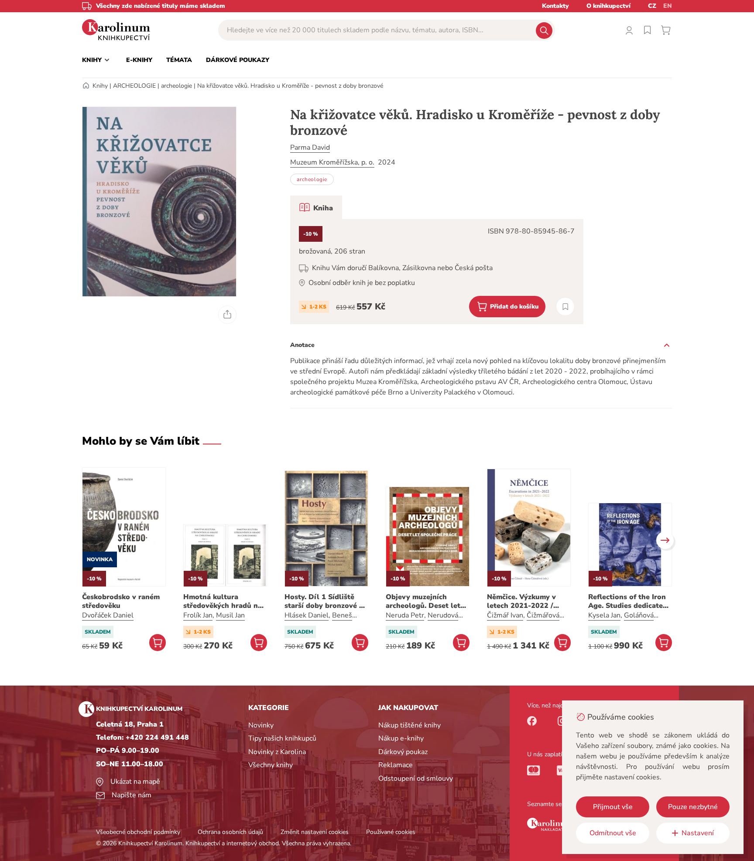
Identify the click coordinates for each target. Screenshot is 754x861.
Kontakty (555, 6)
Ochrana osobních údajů (230, 832)
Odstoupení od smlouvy (415, 778)
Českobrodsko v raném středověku (121, 601)
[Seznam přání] (647, 30)
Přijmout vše (613, 807)
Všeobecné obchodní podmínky (138, 832)
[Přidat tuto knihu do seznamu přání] (565, 306)
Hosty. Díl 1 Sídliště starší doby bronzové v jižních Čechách (323, 601)
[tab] (316, 207)
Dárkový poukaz (403, 752)
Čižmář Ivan (505, 615)
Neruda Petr (405, 615)
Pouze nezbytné (693, 807)
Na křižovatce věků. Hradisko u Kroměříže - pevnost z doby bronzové (290, 86)
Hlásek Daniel (306, 615)
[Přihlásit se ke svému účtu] (629, 30)
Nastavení (698, 833)
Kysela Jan (604, 615)
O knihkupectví (608, 6)
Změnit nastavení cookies (315, 832)
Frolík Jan (197, 615)
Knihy (100, 86)
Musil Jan (230, 615)
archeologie (176, 86)
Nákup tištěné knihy (409, 725)
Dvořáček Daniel (108, 615)
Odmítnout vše (612, 833)
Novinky (261, 725)
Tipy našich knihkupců (282, 738)
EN (667, 6)
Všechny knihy (270, 765)
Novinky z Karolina (277, 752)
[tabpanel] (436, 271)
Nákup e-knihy (401, 738)
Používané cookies (390, 832)
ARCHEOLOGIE (134, 86)
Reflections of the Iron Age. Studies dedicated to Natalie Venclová (627, 601)
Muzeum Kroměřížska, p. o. (332, 162)
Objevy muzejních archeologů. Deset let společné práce (423, 601)
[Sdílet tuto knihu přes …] (227, 314)
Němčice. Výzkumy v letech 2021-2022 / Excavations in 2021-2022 (523, 601)
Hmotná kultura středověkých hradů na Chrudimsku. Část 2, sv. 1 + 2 (223, 601)
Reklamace (395, 765)
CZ (652, 6)
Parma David (310, 147)
